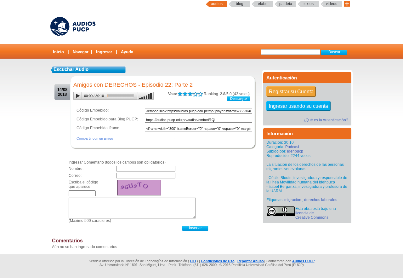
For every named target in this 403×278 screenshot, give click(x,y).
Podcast (292, 147)
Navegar (80, 51)
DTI (193, 261)
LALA (180, 94)
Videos (331, 4)
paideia (285, 4)
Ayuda (127, 51)
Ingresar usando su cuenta (298, 106)
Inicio (58, 51)
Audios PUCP (303, 261)
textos (309, 4)
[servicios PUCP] (347, 4)
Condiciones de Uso (218, 261)
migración (292, 200)
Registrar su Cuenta (291, 91)
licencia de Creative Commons (311, 215)
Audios (217, 4)
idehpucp (295, 151)
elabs (262, 4)
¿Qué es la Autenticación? (326, 120)
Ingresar (104, 51)
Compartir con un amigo (95, 138)
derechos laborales (320, 200)
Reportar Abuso (250, 261)
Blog (239, 4)
